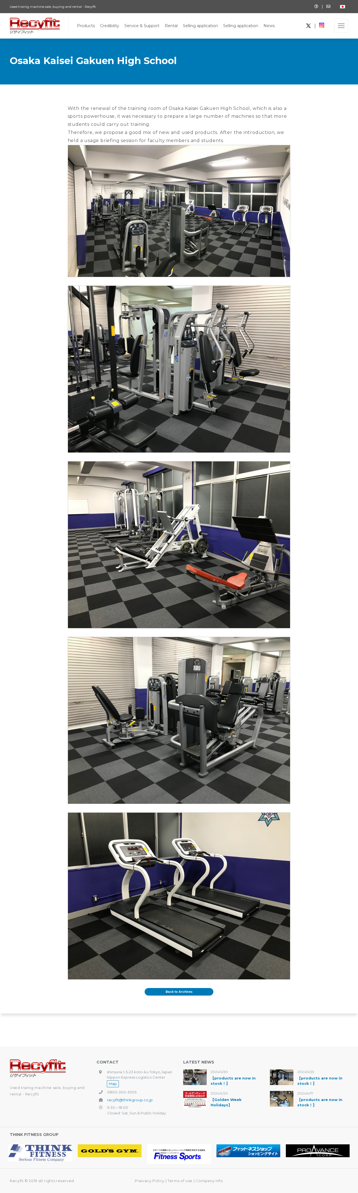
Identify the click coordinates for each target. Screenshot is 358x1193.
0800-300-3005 (121, 1092)
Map (113, 1083)
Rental (171, 25)
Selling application (200, 25)
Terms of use (180, 1180)
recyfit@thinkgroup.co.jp (130, 1100)
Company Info (209, 1180)
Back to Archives (179, 992)
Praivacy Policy (149, 1180)
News (269, 25)
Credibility (109, 25)
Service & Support (141, 25)
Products (86, 25)
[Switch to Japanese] (342, 6)
